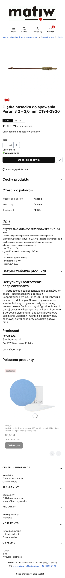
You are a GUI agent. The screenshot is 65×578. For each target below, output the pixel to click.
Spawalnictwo (47, 37)
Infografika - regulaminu (15, 501)
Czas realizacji (10, 481)
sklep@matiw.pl (32, 566)
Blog (5, 553)
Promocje (7, 517)
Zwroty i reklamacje (13, 478)
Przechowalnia (10, 537)
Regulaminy (9, 495)
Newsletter (8, 475)
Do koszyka (14, 445)
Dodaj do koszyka (29, 159)
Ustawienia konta (11, 534)
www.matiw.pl (18, 566)
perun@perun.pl (12, 349)
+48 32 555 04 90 (48, 566)
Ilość (5, 139)
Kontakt (6, 550)
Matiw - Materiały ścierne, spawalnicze (20, 37)
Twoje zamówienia (12, 531)
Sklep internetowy (29, 574)
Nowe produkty (11, 514)
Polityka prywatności (13, 498)
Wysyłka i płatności (12, 556)
